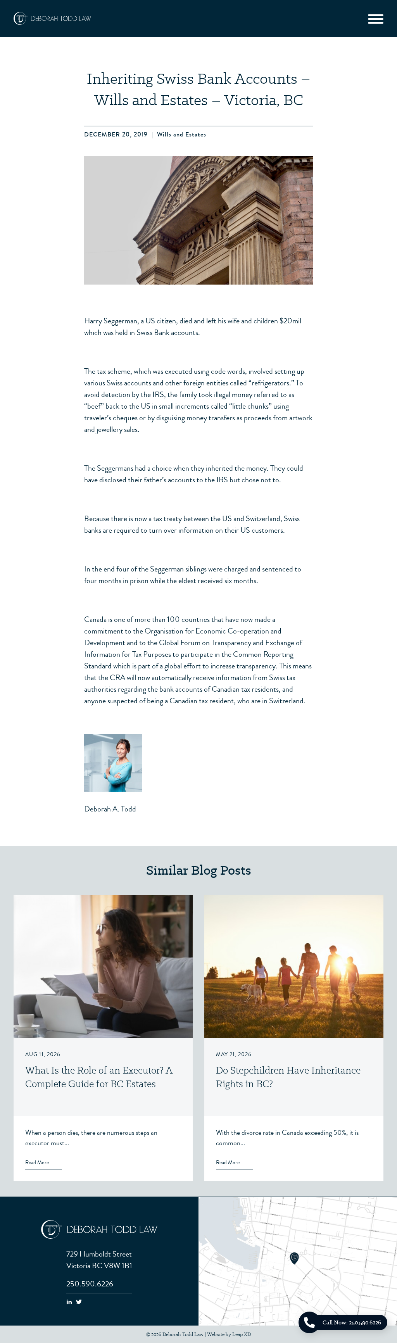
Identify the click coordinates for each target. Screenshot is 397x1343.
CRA (117, 677)
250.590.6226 (89, 1283)
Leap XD (241, 1334)
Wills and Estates (181, 134)
